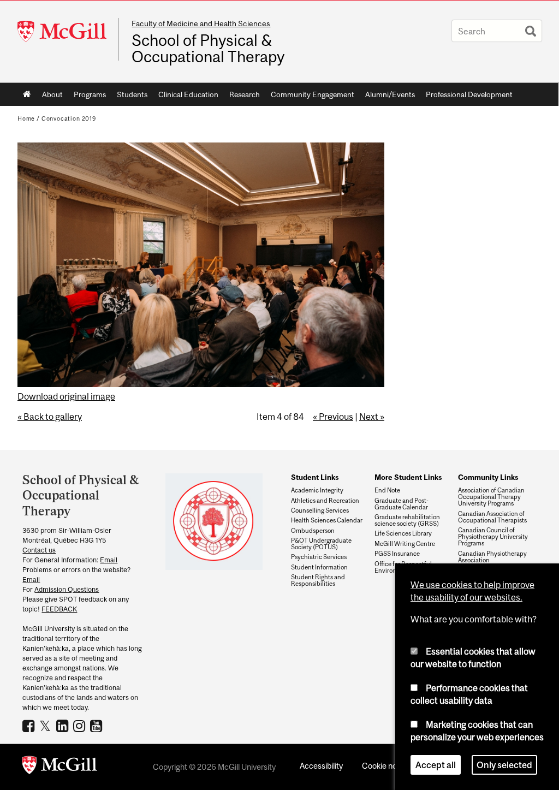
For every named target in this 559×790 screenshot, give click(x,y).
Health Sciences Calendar (326, 520)
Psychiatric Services (319, 557)
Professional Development (469, 94)
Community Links (488, 477)
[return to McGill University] (59, 767)
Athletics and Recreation (325, 500)
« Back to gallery (49, 416)
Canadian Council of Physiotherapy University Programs (493, 537)
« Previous (333, 416)
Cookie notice (386, 765)
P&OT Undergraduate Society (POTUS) (321, 543)
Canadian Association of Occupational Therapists (492, 517)
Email (108, 560)
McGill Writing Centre (404, 543)
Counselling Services (320, 510)
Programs (90, 94)
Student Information (319, 567)
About (52, 94)
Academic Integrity (317, 490)
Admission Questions (66, 589)
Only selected (504, 765)
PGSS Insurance (397, 553)
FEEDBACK (59, 609)
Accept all (435, 765)
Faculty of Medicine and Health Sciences (201, 23)
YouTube (97, 725)
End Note (387, 490)
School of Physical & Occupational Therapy (208, 48)
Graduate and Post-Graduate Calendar (401, 503)
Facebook (29, 725)
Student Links (314, 477)
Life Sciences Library (403, 533)
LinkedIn (63, 725)
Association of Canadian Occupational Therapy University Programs (491, 497)
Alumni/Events (390, 94)
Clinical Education (188, 94)
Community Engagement (312, 94)
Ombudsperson (313, 530)
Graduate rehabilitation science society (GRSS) (407, 520)
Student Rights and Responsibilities (318, 580)
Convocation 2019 (68, 118)
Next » (371, 416)
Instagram (80, 725)
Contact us (39, 550)
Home (27, 94)
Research (244, 94)
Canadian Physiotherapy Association (492, 556)
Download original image (66, 396)
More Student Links (408, 477)
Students (132, 94)
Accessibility (321, 765)
